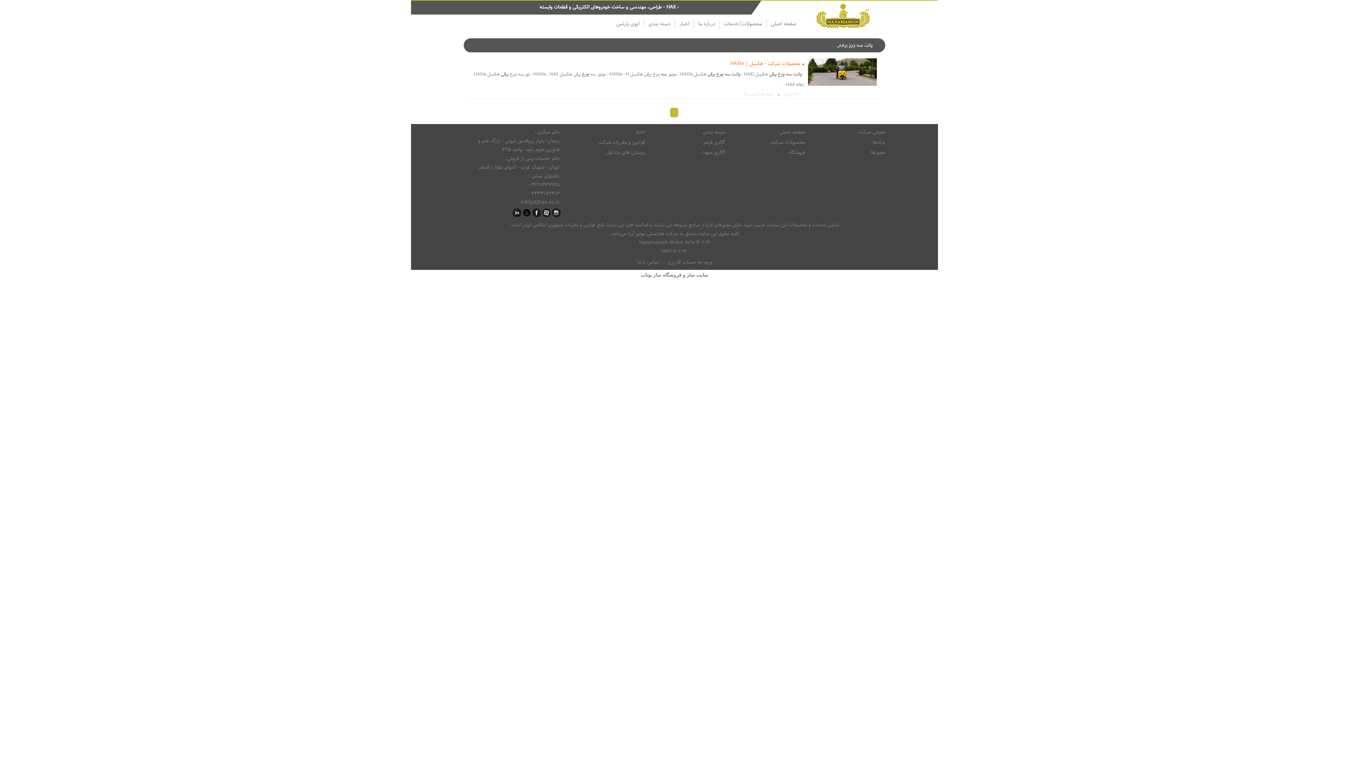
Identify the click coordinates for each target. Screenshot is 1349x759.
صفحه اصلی (784, 24)
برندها (879, 142)
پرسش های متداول (625, 152)
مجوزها (878, 152)
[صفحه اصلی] (843, 17)
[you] (526, 212)
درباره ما (706, 24)
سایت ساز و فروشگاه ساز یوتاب (674, 275)
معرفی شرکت (872, 132)
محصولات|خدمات (743, 24)
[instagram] (556, 212)
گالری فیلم (714, 142)
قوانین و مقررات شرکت (621, 142)
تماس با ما (648, 262)
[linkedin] (517, 212)
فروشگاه (797, 152)
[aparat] (546, 212)
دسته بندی (660, 24)
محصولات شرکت (788, 142)
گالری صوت (713, 152)
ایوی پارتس (628, 24)
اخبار (684, 24)
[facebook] (536, 212)
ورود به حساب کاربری (689, 262)
